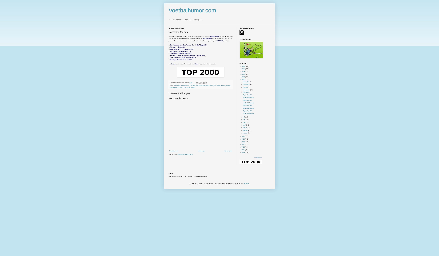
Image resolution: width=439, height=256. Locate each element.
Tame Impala (173, 87)
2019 (243, 139)
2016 (243, 147)
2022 (243, 77)
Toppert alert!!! (247, 95)
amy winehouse (185, 85)
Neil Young (217, 85)
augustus (246, 92)
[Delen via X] (201, 83)
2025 (243, 69)
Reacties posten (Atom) (185, 154)
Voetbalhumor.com (192, 10)
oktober (245, 87)
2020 (243, 136)
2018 (243, 142)
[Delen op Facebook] (204, 83)
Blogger (246, 183)
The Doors (180, 87)
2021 (243, 79)
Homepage (201, 151)
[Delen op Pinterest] (206, 83)
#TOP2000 (177, 85)
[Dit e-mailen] (197, 83)
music (207, 85)
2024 (243, 71)
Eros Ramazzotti (200, 85)
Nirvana (223, 85)
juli (244, 117)
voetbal (193, 87)
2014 (243, 152)
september (246, 90)
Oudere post (228, 151)
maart (245, 127)
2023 (243, 74)
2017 (243, 144)
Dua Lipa (192, 85)
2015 (243, 150)
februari (245, 130)
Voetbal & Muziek (248, 97)
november (246, 84)
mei (244, 122)
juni (244, 119)
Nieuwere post (173, 151)
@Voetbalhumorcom (258, 157)
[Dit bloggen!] (199, 83)
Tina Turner (187, 87)
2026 (243, 66)
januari (245, 133)
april (244, 125)
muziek (212, 85)
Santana (228, 85)
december (246, 82)
